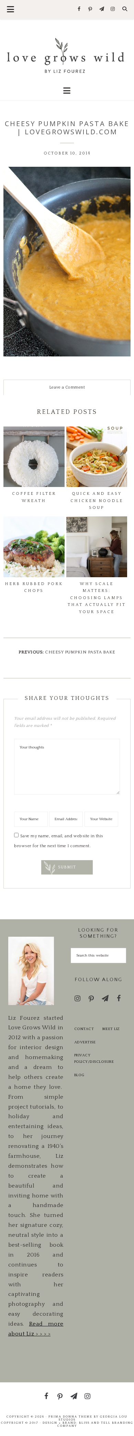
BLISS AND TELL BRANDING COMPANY (95, 1424)
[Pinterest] (90, 9)
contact (84, 1029)
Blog (79, 1075)
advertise (85, 1042)
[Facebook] (79, 9)
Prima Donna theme (70, 1416)
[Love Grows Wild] (67, 55)
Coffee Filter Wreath (34, 497)
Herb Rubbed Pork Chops (34, 587)
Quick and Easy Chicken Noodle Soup (96, 500)
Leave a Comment (67, 387)
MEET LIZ (111, 1029)
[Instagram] (113, 9)
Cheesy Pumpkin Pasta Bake (80, 652)
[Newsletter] (101, 9)
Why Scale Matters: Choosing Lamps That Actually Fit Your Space (97, 598)
